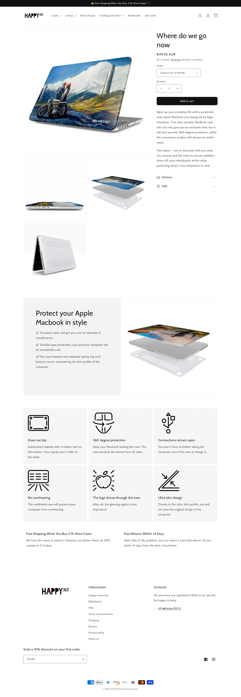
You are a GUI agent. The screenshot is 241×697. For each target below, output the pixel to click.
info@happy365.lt (169, 608)
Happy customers (99, 595)
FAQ (91, 607)
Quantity (161, 81)
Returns (93, 626)
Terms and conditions (101, 614)
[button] (56, 15)
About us (94, 638)
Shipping (175, 59)
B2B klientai (95, 601)
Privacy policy (96, 632)
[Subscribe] (83, 659)
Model (160, 65)
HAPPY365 (115, 689)
